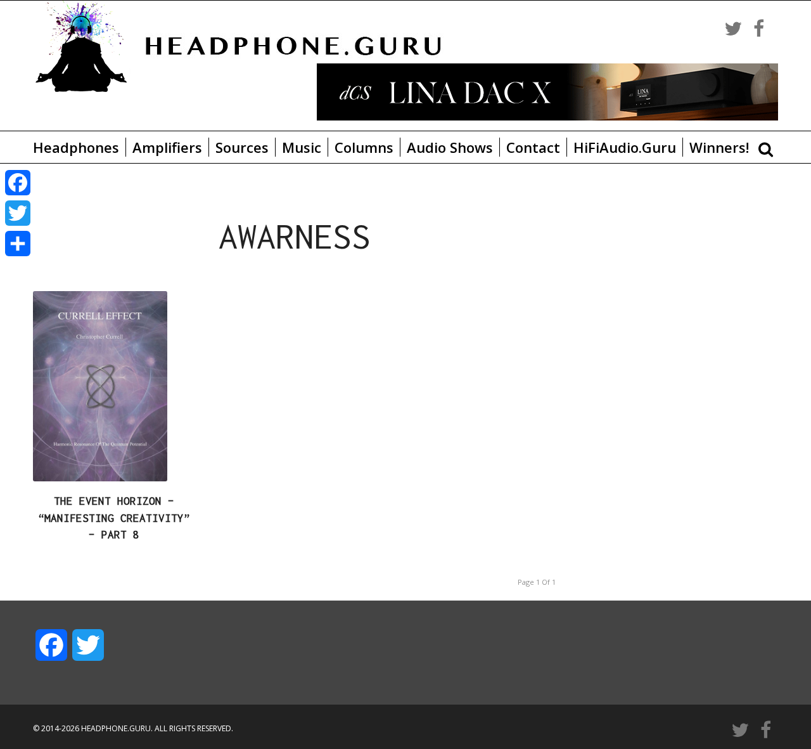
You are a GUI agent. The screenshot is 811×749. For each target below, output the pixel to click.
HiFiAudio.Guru (624, 147)
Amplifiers (167, 147)
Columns (364, 147)
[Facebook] (18, 182)
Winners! (719, 147)
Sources (242, 147)
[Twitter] (18, 213)
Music (301, 147)
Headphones (76, 147)
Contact (533, 147)
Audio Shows (450, 147)
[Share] (18, 243)
